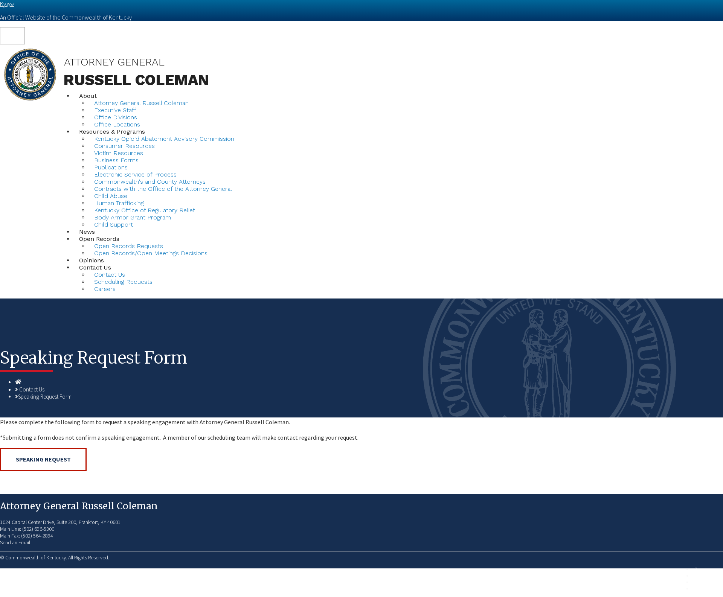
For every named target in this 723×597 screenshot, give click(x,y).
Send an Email (15, 542)
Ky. (7, 4)
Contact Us (31, 389)
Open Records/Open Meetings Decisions (150, 253)
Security (702, 576)
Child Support (113, 224)
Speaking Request (43, 459)
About (88, 95)
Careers (105, 288)
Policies (702, 569)
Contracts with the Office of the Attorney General (163, 188)
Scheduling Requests (123, 281)
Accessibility (707, 588)
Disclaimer (705, 582)
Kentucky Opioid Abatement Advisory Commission (164, 138)
